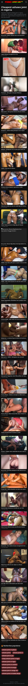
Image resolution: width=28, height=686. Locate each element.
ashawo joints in (18, 653)
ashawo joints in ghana (9, 650)
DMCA (16, 682)
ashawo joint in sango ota (10, 670)
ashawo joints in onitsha (9, 664)
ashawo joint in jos (7, 655)
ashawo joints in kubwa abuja (11, 673)
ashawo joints (6, 653)
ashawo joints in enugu (9, 667)
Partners (12, 682)
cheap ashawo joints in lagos (10, 658)
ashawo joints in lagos (9, 661)
